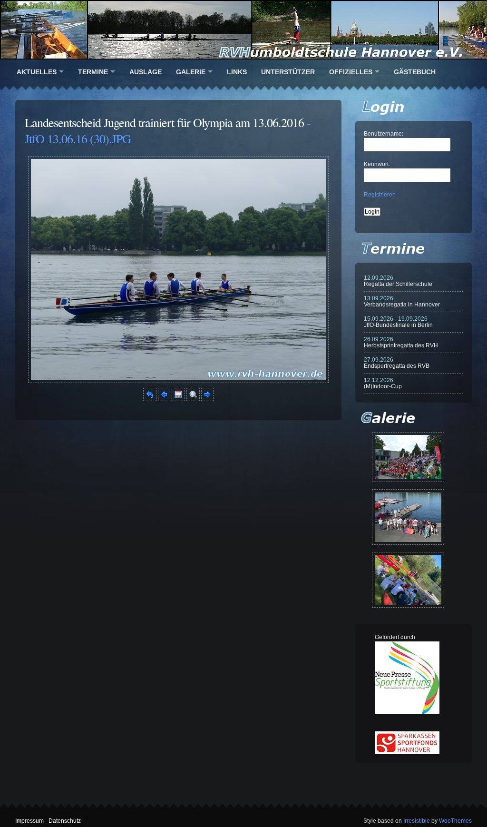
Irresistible (416, 820)
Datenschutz (65, 820)
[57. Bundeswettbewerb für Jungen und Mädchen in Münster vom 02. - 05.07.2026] (408, 457)
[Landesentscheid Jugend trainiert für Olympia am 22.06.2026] (408, 517)
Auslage (145, 72)
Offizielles (350, 72)
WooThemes (455, 820)
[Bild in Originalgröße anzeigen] (193, 399)
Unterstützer (288, 72)
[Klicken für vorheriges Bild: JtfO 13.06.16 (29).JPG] (164, 399)
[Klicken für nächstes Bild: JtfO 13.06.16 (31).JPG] (178, 381)
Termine (93, 72)
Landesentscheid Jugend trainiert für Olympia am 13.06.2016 (164, 122)
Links (237, 72)
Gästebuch (415, 72)
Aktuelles (37, 72)
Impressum (29, 820)
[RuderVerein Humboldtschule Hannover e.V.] (243, 29)
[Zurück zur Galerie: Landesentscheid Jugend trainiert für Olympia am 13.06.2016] (149, 399)
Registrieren (380, 194)
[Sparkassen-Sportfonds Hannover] (407, 752)
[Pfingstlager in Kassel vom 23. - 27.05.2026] (408, 580)
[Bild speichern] (178, 399)
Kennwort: (377, 164)
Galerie (190, 72)
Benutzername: (383, 133)
